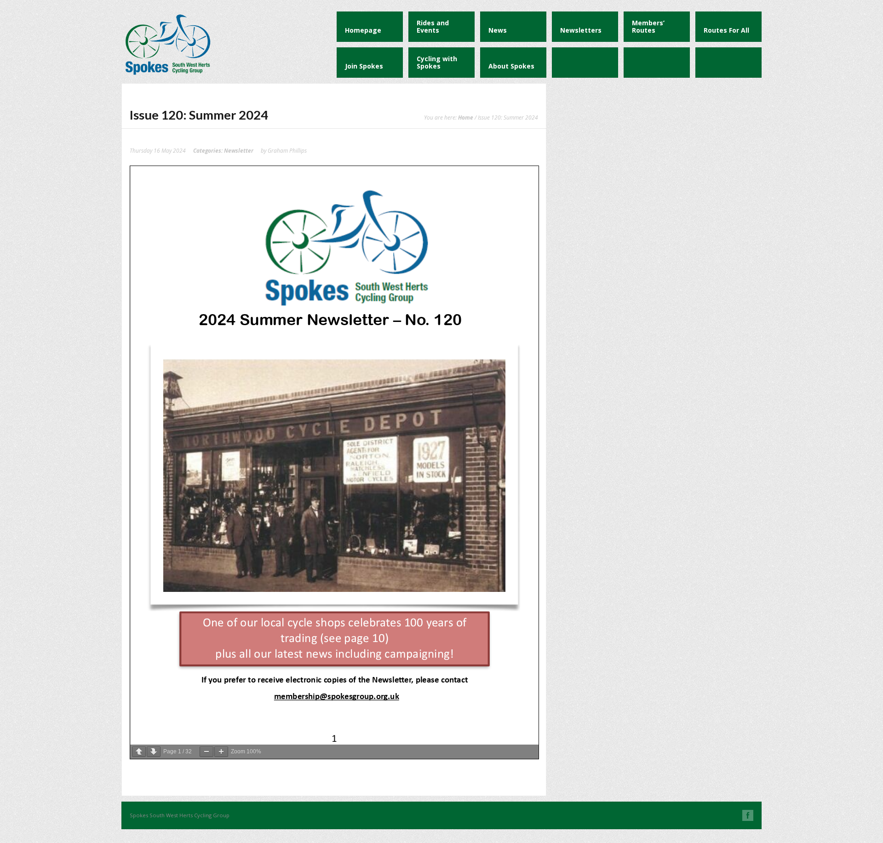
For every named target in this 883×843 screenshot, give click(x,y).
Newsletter (238, 150)
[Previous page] (139, 751)
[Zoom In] (221, 751)
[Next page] (154, 751)
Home (465, 117)
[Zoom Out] (206, 751)
